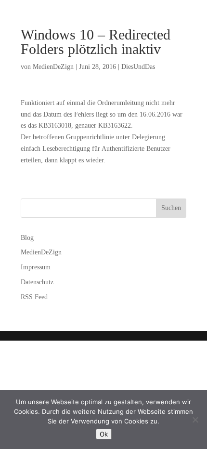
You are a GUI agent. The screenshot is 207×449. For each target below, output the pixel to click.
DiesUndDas (138, 66)
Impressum (36, 267)
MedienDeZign (53, 66)
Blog (27, 237)
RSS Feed (34, 297)
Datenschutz (37, 282)
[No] (195, 419)
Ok (104, 434)
